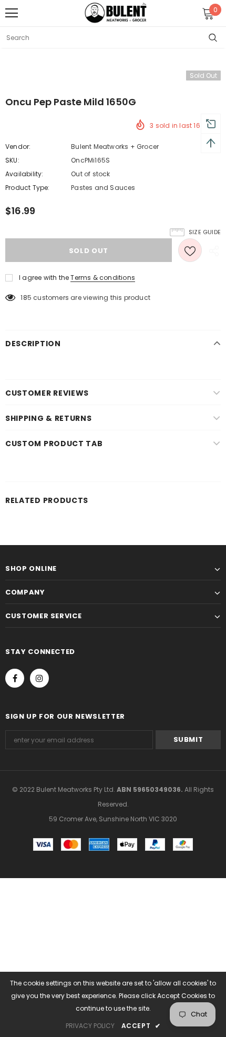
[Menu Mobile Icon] (11, 13)
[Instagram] (39, 678)
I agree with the (44, 277)
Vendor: (17, 146)
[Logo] (115, 13)
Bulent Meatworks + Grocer (115, 146)
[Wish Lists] (190, 250)
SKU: (12, 160)
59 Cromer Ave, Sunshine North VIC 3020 (113, 818)
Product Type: (27, 187)
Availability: (24, 173)
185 (26, 297)
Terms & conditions (102, 277)
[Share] (211, 250)
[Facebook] (14, 678)
